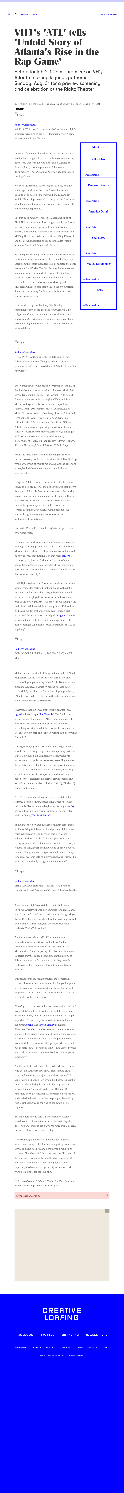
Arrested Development (98, 263)
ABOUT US (36, 1348)
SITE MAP (65, 1348)
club (33, 1029)
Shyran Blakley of (48, 1024)
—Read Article (91, 174)
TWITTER (47, 1335)
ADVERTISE (21, 1348)
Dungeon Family (98, 185)
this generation (64, 615)
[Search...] (16, 14)
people (29, 1024)
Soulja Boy (98, 237)
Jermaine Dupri (98, 211)
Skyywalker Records (42, 714)
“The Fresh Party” (40, 815)
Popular (24, 14)
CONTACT (51, 1348)
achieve (66, 555)
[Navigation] (8, 14)
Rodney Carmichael (25, 124)
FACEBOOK (25, 1335)
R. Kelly (98, 290)
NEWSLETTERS (96, 1335)
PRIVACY (93, 1348)
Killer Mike (98, 159)
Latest (35, 14)
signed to (19, 714)
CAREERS (79, 1348)
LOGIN (102, 14)
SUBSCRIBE (112, 14)
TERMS (105, 1348)
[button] (107, 1211)
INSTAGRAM (70, 1335)
